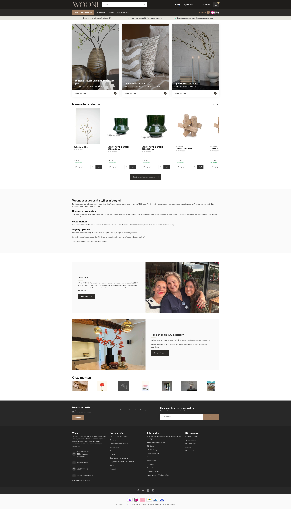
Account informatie (191, 436)
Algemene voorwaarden (156, 442)
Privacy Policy (152, 450)
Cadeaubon (100, 12)
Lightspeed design (157, 504)
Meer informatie (160, 353)
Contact (78, 418)
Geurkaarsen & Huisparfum (119, 458)
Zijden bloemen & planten (119, 444)
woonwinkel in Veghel (99, 241)
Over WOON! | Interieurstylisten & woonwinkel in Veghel (164, 437)
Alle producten (190, 451)
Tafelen (112, 454)
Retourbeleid (152, 460)
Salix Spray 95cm (81, 147)
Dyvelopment (170, 504)
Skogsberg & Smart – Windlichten (122, 462)
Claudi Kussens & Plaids (118, 436)
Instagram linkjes (153, 471)
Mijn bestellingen (191, 440)
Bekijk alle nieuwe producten (144, 177)
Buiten (112, 465)
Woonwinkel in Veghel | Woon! (158, 475)
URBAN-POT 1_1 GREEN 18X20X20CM (118, 148)
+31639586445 (82, 462)
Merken (111, 12)
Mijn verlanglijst (190, 444)
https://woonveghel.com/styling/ (133, 237)
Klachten (150, 464)
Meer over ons (86, 296)
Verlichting (113, 469)
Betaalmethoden (153, 453)
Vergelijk (79, 167)
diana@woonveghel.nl (85, 475)
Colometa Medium (184, 148)
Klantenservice (123, 12)
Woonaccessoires (116, 451)
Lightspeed (146, 504)
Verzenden (151, 457)
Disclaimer (151, 446)
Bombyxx (113, 440)
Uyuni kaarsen (115, 447)
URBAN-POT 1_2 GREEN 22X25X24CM (152, 148)
